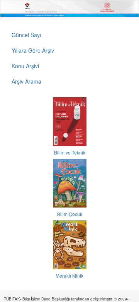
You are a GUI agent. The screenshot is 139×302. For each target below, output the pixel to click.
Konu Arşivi (25, 66)
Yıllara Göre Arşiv (33, 50)
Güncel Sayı (26, 35)
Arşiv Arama (26, 81)
